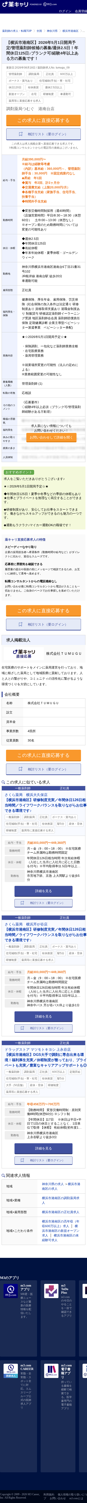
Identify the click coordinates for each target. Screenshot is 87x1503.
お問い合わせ (58, 1498)
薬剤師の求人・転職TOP (17, 30)
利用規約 (49, 1494)
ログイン (65, 11)
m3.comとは (76, 1498)
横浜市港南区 (70, 30)
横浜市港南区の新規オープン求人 (60, 1230)
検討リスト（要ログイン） (48, 134)
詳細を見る (43, 891)
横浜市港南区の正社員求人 (60, 1212)
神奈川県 (52, 30)
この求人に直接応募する (43, 120)
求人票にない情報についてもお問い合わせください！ (51, 431)
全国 (39, 30)
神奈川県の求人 (53, 1184)
